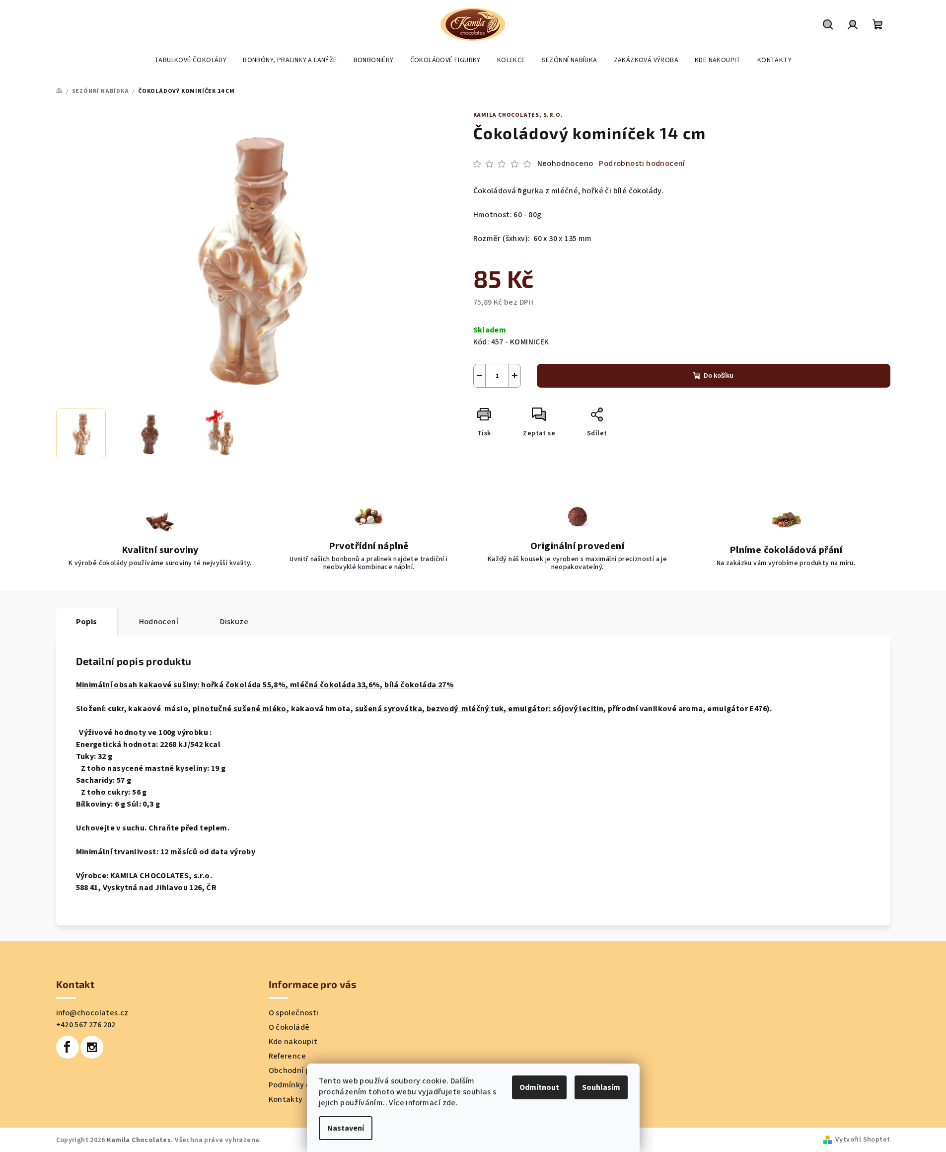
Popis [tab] (86, 621)
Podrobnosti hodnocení (642, 163)
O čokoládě (289, 1027)
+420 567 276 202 (86, 1024)
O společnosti (294, 1012)
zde (449, 1102)
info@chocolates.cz (92, 1012)
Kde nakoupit (293, 1041)
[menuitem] (190, 60)
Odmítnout (539, 1087)
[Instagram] (91, 1047)
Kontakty (286, 1099)
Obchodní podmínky (305, 1070)
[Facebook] (67, 1047)
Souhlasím (601, 1087)
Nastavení (345, 1128)
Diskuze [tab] (234, 621)
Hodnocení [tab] (159, 621)
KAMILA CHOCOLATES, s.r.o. (518, 115)
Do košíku (718, 376)
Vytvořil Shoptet (862, 1140)
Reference (287, 1056)
